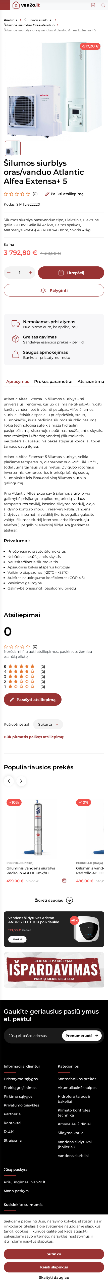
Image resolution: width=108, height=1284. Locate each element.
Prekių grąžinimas (20, 1087)
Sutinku (54, 1254)
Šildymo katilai (71, 1133)
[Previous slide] (9, 781)
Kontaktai (12, 1123)
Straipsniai (13, 1140)
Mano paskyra (16, 1191)
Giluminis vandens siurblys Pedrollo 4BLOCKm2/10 (31, 870)
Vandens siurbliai (73, 1155)
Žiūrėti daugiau (49, 900)
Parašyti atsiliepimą (36, 699)
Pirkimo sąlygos (18, 1096)
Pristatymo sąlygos (21, 1079)
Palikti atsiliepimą (67, 194)
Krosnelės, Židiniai (74, 1124)
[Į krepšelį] (64, 880)
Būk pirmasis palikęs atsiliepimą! (34, 737)
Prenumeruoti (79, 1035)
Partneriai (13, 1114)
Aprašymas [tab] (17, 381)
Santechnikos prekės (77, 1079)
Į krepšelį (75, 272)
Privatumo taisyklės (21, 1105)
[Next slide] (21, 781)
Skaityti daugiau (54, 1277)
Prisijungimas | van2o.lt (24, 1182)
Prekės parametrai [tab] (53, 381)
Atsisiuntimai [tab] (91, 381)
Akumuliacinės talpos (77, 1087)
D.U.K (9, 1131)
